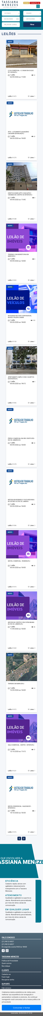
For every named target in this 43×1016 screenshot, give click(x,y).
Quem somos (6, 963)
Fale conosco (6, 988)
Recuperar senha (8, 980)
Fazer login (6, 977)
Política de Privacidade (10, 961)
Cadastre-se (35, 3)
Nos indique (6, 966)
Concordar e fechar (21, 1008)
